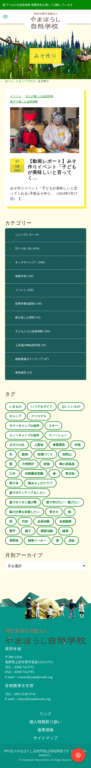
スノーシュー (58, 435)
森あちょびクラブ (40, 483)
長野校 (13, 540)
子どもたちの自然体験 (29, 331)
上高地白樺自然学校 (27, 345)
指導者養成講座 (25, 303)
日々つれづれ (23, 248)
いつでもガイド (41, 406)
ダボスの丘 (17, 445)
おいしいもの (71, 406)
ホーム (9, 81)
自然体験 (44, 521)
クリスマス (38, 416)
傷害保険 (45, 730)
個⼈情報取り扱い (45, 722)
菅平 (12, 531)
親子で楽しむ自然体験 (24, 101)
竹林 (25, 521)
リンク (45, 714)
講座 (65, 531)
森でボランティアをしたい (27, 492)
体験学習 (20, 276)
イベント (15, 96)
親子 (28, 531)
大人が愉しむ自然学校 (39, 96)
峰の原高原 (67, 464)
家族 (47, 464)
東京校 (70, 473)
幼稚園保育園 (34, 473)
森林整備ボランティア (29, 358)
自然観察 (65, 521)
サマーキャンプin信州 (24, 425)
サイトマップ (45, 738)
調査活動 (47, 531)
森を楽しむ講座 (25, 317)
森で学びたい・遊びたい (63, 502)
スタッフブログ (25, 81)
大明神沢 (28, 464)
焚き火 (53, 512)
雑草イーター (37, 540)
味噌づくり (45, 454)
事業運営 (20, 372)
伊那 (78, 445)
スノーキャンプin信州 (24, 435)
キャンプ (15, 416)
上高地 (38, 445)
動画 (25, 454)
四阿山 (67, 454)
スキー (53, 425)
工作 (12, 473)
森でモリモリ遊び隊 (23, 502)
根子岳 (13, 483)
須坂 (72, 540)
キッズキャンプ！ (26, 262)
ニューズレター (25, 234)
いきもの (15, 406)
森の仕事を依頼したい (24, 512)
